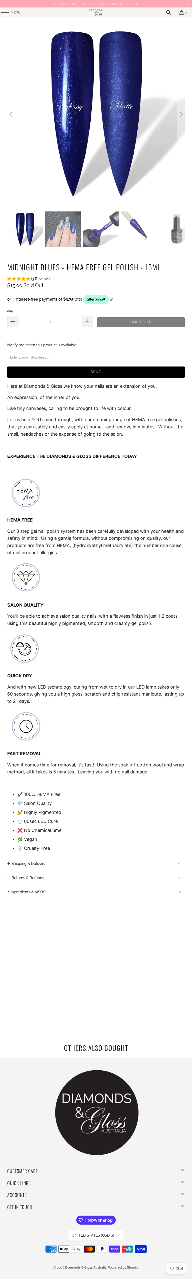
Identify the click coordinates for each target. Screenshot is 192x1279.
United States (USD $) (93, 1235)
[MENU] (2, 12)
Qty (10, 311)
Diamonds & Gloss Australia (85, 1267)
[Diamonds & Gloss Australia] (96, 12)
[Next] (181, 114)
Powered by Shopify (123, 1267)
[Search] (168, 12)
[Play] (96, 114)
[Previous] (11, 114)
